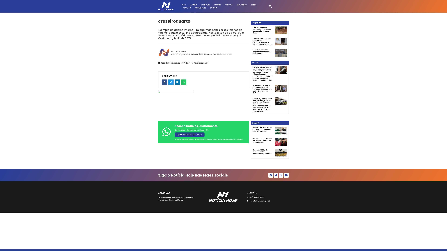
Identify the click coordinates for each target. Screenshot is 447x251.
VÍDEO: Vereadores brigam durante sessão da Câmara (262, 51)
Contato (186, 8)
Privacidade (200, 8)
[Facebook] (270, 175)
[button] (270, 6)
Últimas (193, 5)
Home (183, 5)
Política (229, 5)
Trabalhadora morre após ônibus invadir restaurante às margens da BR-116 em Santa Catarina (262, 89)
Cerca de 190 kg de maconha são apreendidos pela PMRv (262, 152)
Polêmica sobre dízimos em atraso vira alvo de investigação (262, 141)
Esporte (217, 5)
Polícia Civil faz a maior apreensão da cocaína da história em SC (262, 129)
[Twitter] (276, 175)
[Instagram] (281, 175)
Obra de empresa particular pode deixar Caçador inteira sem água (262, 30)
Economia (205, 5)
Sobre (253, 5)
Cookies (213, 8)
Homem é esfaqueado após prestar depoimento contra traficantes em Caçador (262, 41)
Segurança (242, 5)
